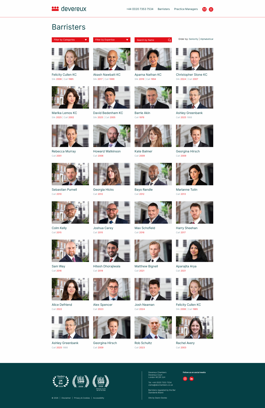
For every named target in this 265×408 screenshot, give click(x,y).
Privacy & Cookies (82, 398)
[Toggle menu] (211, 9)
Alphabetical (206, 39)
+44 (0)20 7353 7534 (139, 9)
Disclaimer (66, 398)
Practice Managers (186, 9)
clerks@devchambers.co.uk (160, 385)
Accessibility (98, 398)
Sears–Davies (161, 398)
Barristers (164, 9)
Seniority (193, 39)
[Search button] (169, 40)
